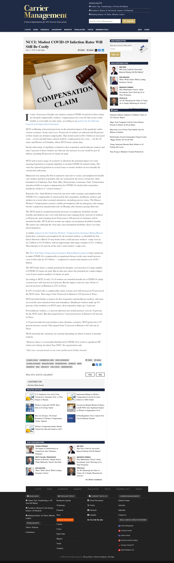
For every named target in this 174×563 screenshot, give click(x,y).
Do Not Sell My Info (95, 519)
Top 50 (90, 29)
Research (45, 29)
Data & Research (62, 360)
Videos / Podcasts (32, 527)
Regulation (79, 29)
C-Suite (28, 29)
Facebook (93, 510)
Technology (61, 505)
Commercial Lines (47, 360)
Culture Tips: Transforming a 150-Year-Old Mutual (109, 6)
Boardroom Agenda (64, 500)
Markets (68, 29)
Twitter (92, 505)
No (100, 374)
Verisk (59, 543)
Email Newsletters (96, 500)
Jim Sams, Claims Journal (36, 385)
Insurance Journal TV (127, 545)
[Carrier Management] (54, 12)
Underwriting (66, 367)
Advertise (121, 505)
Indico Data (61, 534)
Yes (90, 374)
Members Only (102, 29)
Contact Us (122, 515)
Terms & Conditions (100, 557)
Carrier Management (127, 526)
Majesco (59, 538)
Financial (60, 510)
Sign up (115, 54)
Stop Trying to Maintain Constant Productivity (127, 151)
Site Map (111, 557)
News (35, 29)
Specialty (45, 367)
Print (82, 50)
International (61, 363)
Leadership (57, 29)
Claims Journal (125, 535)
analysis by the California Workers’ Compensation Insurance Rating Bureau (69, 232)
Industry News (48, 363)
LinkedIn (92, 515)
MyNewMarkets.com (127, 550)
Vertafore (60, 548)
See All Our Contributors (94, 480)
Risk (37, 367)
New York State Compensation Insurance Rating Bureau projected (59, 252)
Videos (139, 489)
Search (129, 21)
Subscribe (121, 510)
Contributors (30, 532)
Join (140, 29)
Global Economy (33, 363)
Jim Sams (41, 50)
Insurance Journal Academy (129, 540)
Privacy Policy (88, 557)
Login (146, 29)
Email (91, 50)
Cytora (59, 529)
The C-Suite (55, 367)
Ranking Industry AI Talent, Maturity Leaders (107, 14)
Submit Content (124, 500)
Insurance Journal (126, 530)
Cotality (59, 524)
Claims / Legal (32, 360)
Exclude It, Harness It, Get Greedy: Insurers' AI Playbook (112, 10)
